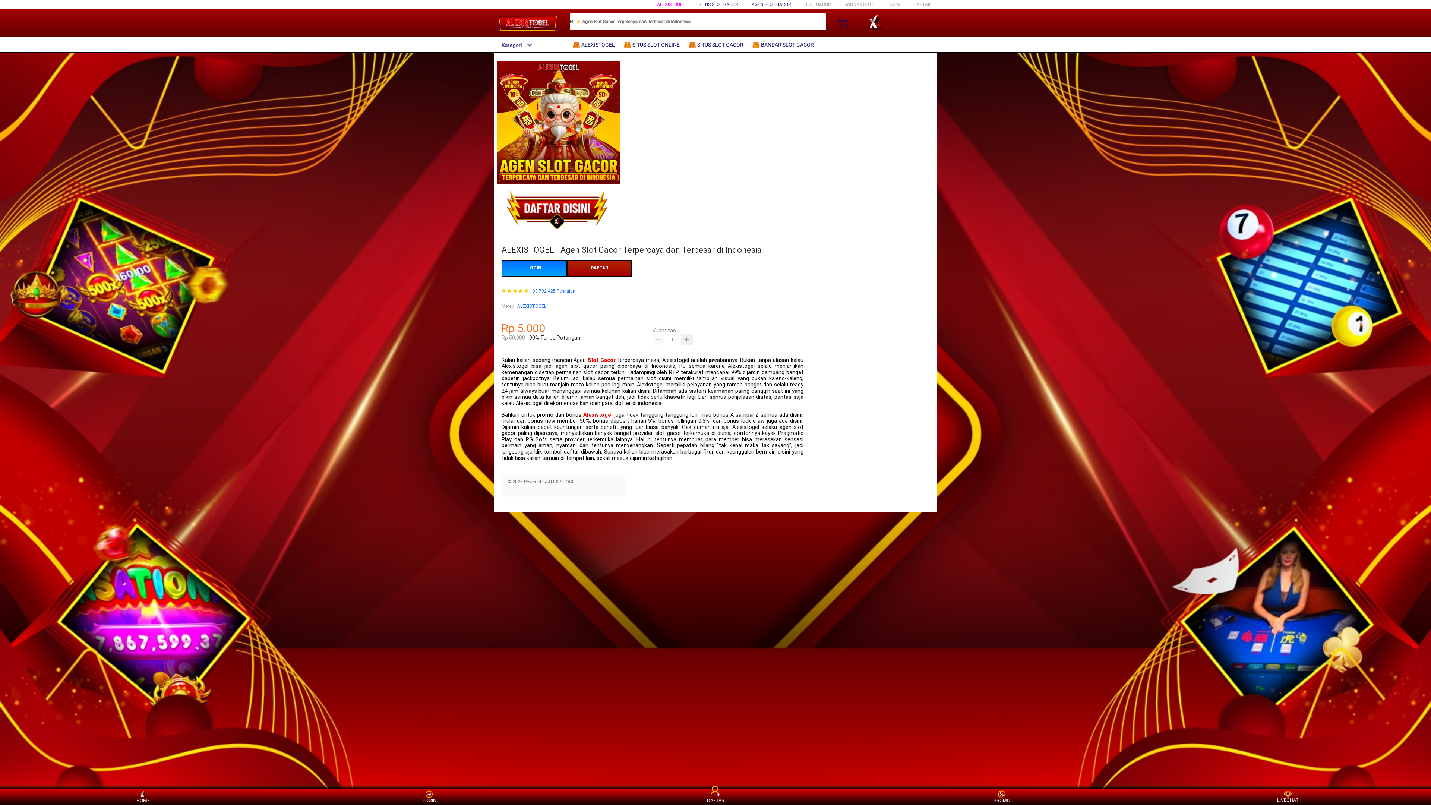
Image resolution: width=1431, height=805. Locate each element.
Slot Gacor (602, 360)
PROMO (1002, 800)
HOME (143, 800)
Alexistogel (598, 415)
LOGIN (893, 4)
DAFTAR (922, 4)
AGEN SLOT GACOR (771, 4)
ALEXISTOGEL (671, 4)
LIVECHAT (1288, 800)
